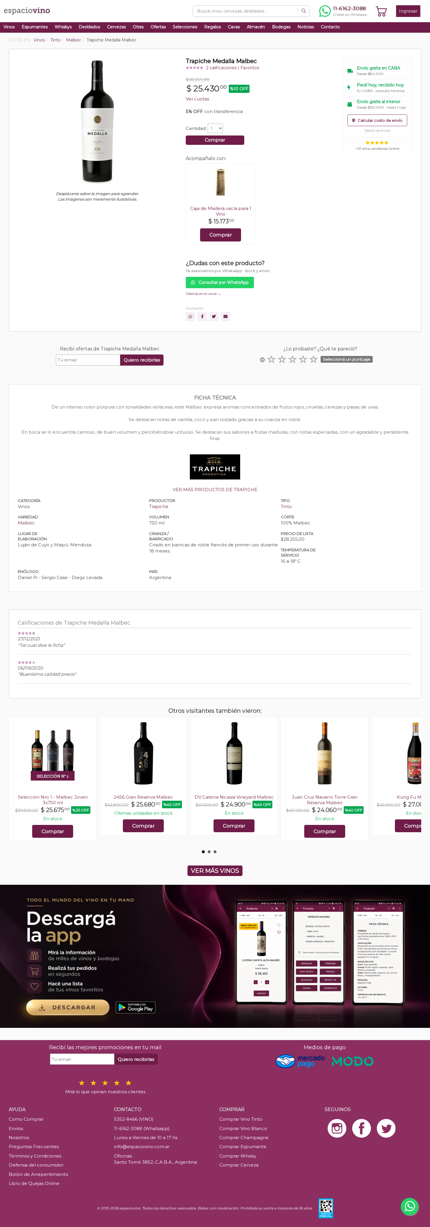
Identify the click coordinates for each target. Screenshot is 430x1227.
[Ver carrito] (381, 11)
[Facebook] (202, 316)
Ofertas (158, 26)
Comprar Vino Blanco (243, 1128)
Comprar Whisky (237, 1156)
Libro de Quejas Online (34, 1183)
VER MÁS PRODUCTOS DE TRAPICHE (215, 489)
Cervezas (116, 26)
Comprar (215, 140)
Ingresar (408, 11)
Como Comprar (26, 1119)
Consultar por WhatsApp (223, 282)
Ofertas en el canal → (203, 293)
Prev (16, 782)
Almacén (256, 26)
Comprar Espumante (242, 1146)
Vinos (9, 26)
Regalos (212, 26)
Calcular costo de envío (380, 120)
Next (413, 782)
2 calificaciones (221, 67)
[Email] (225, 316)
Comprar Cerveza (239, 1165)
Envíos (16, 1128)
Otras (138, 26)
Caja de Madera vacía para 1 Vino (220, 211)
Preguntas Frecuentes (34, 1146)
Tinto (286, 506)
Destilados (89, 26)
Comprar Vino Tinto (240, 1119)
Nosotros (19, 1137)
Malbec (26, 523)
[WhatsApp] (190, 316)
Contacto (330, 26)
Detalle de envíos (377, 130)
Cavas (234, 26)
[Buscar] (303, 11)
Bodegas (281, 26)
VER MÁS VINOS (215, 870)
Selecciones (185, 26)
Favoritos (249, 67)
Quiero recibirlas (142, 360)
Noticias (305, 26)
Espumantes (35, 26)
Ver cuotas (197, 99)
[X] (214, 316)
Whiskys (63, 26)
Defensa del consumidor (36, 1165)
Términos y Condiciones (35, 1156)
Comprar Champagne (244, 1137)
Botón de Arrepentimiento (38, 1174)
